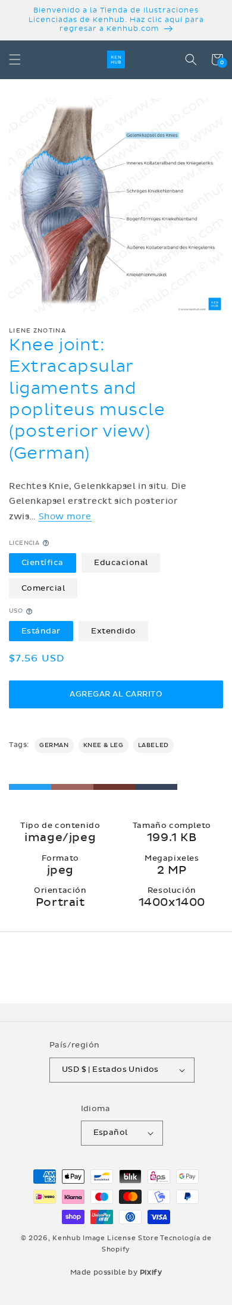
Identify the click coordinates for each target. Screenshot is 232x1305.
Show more (65, 517)
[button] (15, 59)
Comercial (43, 588)
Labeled (153, 745)
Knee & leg (103, 745)
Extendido (113, 631)
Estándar (41, 631)
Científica (42, 562)
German (54, 745)
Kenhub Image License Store (105, 1238)
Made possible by (116, 1272)
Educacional (121, 562)
